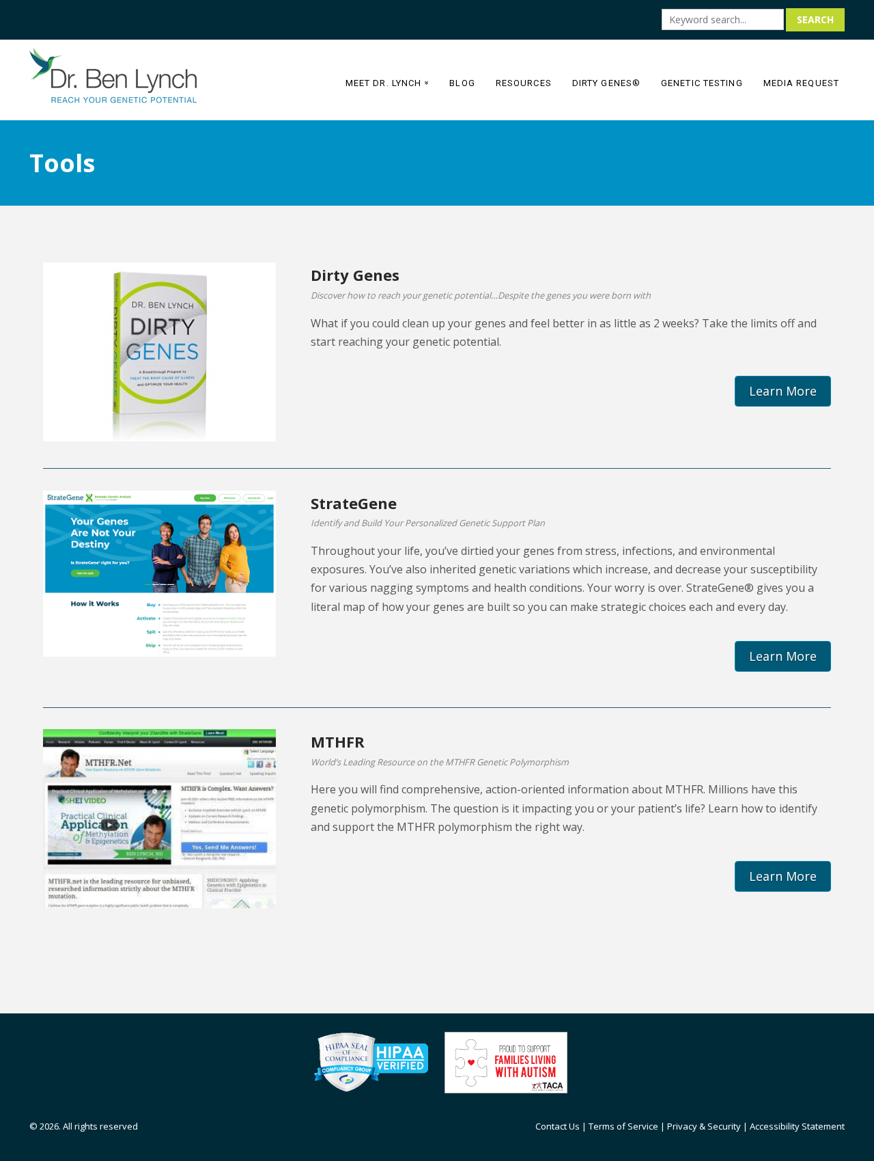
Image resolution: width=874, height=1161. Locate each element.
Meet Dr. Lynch (389, 83)
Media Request (801, 83)
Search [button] (815, 19)
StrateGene (354, 503)
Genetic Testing (702, 83)
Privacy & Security (704, 1126)
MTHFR (338, 741)
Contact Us (557, 1126)
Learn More (783, 391)
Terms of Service (623, 1126)
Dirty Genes (355, 274)
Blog (462, 83)
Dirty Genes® (606, 83)
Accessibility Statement (797, 1126)
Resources (524, 83)
